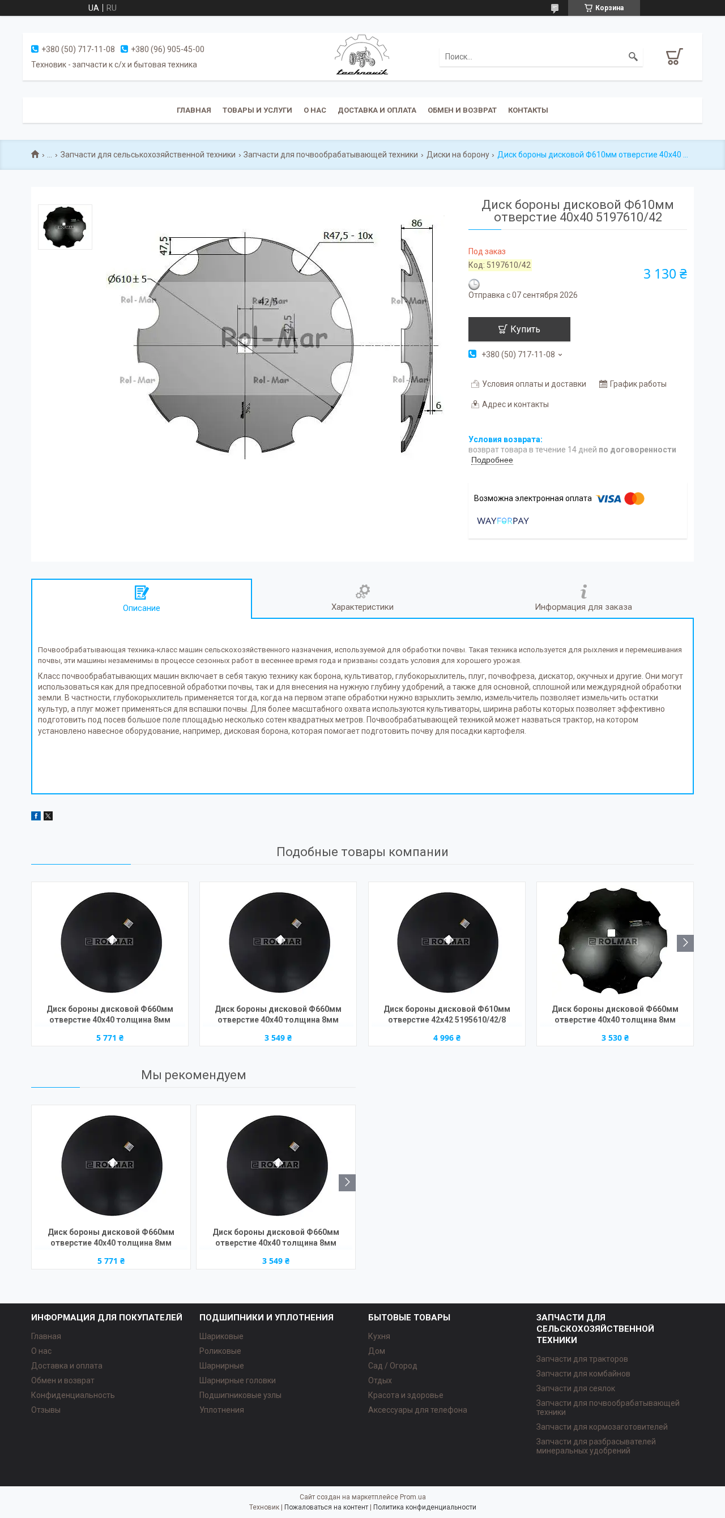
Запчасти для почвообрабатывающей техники (331, 154)
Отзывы (46, 1409)
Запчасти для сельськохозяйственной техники (148, 154)
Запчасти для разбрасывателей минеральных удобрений (596, 1446)
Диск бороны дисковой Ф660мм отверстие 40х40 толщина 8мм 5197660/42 (615, 1015)
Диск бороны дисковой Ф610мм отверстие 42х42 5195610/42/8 (446, 1014)
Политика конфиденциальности (424, 1507)
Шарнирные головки (237, 1380)
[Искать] (633, 57)
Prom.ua (413, 1497)
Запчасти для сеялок (575, 1388)
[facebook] (36, 817)
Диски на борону (458, 154)
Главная (194, 110)
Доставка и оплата (377, 110)
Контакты (528, 110)
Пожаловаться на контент (326, 1507)
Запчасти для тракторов (582, 1358)
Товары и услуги (257, 110)
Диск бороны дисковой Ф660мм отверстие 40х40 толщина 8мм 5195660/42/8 (109, 1015)
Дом (376, 1350)
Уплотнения (221, 1409)
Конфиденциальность (73, 1395)
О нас (315, 110)
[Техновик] (362, 56)
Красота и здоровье (405, 1395)
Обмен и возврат (462, 110)
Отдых (380, 1380)
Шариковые (221, 1336)
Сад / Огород (392, 1365)
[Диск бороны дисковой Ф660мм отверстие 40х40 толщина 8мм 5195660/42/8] (110, 941)
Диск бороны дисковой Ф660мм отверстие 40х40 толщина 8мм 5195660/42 (278, 1015)
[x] (48, 817)
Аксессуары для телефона (417, 1409)
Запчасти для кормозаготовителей (602, 1426)
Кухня (379, 1336)
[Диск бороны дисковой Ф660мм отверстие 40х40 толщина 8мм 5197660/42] (615, 941)
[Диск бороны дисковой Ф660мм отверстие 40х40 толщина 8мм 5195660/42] (278, 941)
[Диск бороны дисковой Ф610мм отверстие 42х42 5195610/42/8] (447, 941)
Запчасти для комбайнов (583, 1373)
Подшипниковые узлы (240, 1395)
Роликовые (220, 1350)
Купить (525, 329)
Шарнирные (221, 1365)
